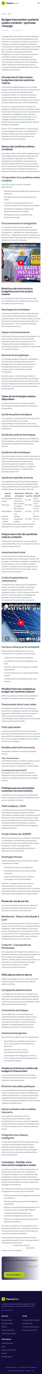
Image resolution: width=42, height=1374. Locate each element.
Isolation (4, 1327)
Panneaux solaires (7, 1323)
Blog (9, 14)
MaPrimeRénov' (28, 117)
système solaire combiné (13, 184)
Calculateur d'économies (31, 1327)
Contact (4, 1353)
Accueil (4, 14)
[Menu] (38, 3)
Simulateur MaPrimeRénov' (31, 1320)
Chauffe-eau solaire (8, 1330)
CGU (32, 1370)
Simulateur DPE (27, 1323)
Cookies (27, 1370)
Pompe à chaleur (7, 1320)
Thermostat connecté (8, 1333)
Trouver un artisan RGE (30, 1330)
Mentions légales (7, 1356)
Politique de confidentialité (15, 1370)
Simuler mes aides (13, 1275)
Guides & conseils (7, 1343)
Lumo (22, 773)
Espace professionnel (9, 1350)
